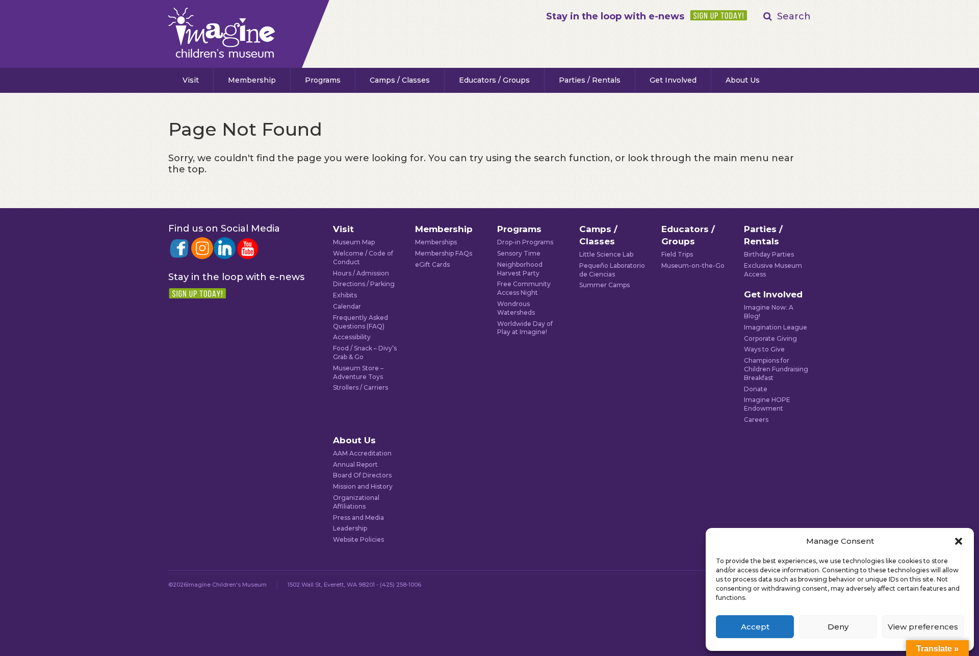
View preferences (923, 627)
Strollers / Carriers (360, 387)
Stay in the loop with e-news (615, 16)
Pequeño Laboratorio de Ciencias (612, 270)
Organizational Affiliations (356, 502)
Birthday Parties (769, 254)
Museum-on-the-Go (693, 265)
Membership (252, 80)
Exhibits (345, 295)
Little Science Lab (606, 254)
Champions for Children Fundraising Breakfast (776, 369)
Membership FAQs (443, 253)
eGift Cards (432, 264)
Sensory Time (518, 253)
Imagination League (775, 327)
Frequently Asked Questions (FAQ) (360, 322)
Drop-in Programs (525, 242)
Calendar (347, 306)
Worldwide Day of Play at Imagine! (525, 328)
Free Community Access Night (524, 288)
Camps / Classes (400, 80)
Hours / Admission (361, 273)
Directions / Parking (364, 284)
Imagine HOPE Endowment (767, 404)
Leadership (350, 528)
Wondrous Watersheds (516, 308)
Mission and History (363, 486)
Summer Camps (604, 285)
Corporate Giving (770, 338)
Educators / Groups (494, 80)
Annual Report (355, 464)
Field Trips (677, 254)
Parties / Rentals (590, 80)
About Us (743, 80)
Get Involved (673, 80)
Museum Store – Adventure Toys (358, 372)
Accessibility (352, 337)
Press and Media (358, 517)
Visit (191, 80)
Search (794, 16)
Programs (323, 80)
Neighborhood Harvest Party (520, 269)
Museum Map (354, 242)
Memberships (436, 242)
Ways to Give (764, 349)
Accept (755, 627)
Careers (756, 419)
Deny (838, 627)
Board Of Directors (362, 475)
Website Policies (358, 539)
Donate (755, 389)
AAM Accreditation (362, 453)
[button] (959, 541)
